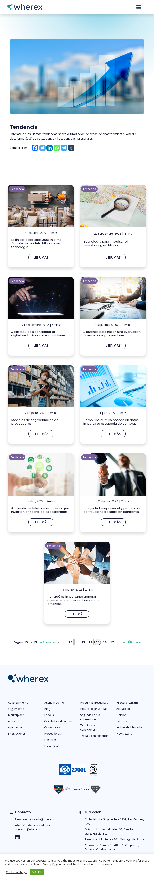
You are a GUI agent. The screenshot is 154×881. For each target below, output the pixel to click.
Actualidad (123, 709)
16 (105, 642)
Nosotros (50, 740)
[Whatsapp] (57, 148)
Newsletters (124, 733)
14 (90, 642)
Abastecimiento (18, 702)
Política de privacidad (93, 709)
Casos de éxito (53, 727)
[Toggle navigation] (139, 7)
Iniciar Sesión (52, 746)
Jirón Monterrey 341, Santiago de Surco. (118, 839)
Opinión (121, 715)
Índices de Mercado (129, 727)
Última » (134, 642)
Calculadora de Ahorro (58, 721)
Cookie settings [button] (16, 872)
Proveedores (52, 733)
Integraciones (17, 733)
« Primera (47, 642)
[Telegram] (64, 148)
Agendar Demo (54, 702)
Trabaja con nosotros (94, 736)
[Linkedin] (49, 148)
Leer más (40, 257)
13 (83, 642)
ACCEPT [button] (36, 872)
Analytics (13, 721)
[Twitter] (42, 148)
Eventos (121, 721)
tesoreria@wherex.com (44, 819)
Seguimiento (16, 709)
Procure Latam (127, 702)
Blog (47, 709)
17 (112, 642)
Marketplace (16, 715)
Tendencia (17, 189)
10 (70, 642)
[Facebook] (35, 148)
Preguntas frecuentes (94, 702)
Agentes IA (15, 727)
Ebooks (49, 715)
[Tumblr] (71, 148)
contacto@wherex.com (30, 829)
